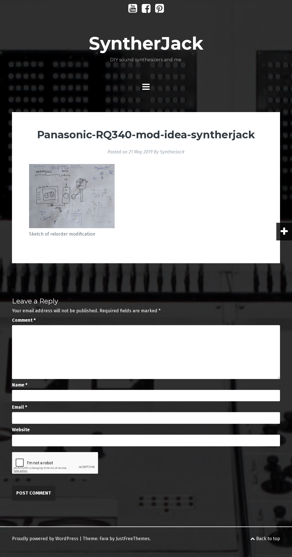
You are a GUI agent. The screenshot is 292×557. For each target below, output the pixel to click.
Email (19, 407)
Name (19, 385)
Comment (24, 320)
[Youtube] (132, 10)
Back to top (267, 538)
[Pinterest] (159, 10)
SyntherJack (146, 43)
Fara (104, 538)
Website (21, 429)
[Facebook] (146, 10)
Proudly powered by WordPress (45, 538)
